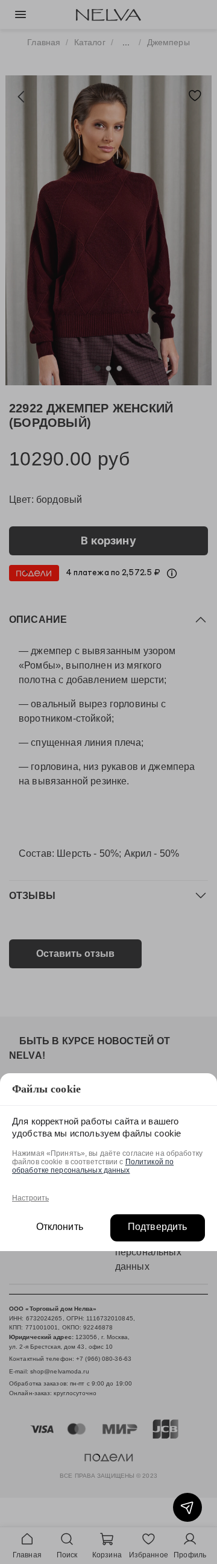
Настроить (30, 1198)
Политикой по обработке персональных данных (93, 1166)
